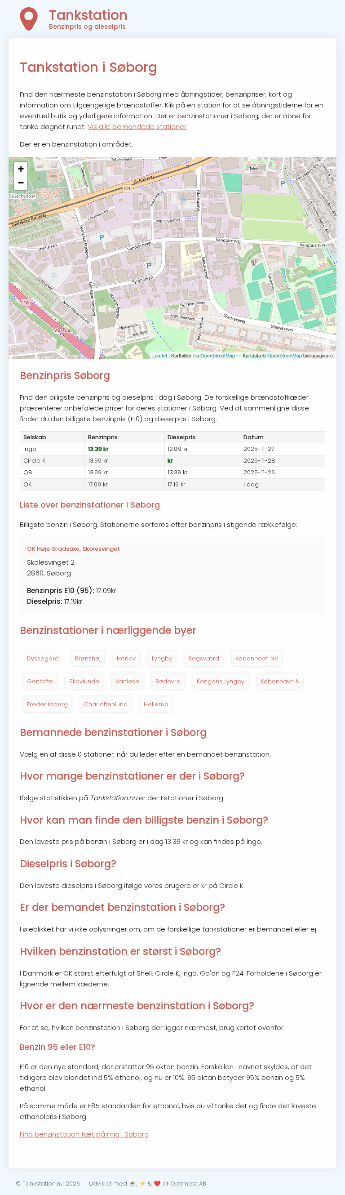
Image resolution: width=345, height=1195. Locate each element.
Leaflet (159, 355)
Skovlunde (84, 681)
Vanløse (127, 681)
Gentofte (40, 681)
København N (280, 681)
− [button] (21, 182)
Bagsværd (203, 658)
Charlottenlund (106, 704)
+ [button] (21, 168)
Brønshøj (88, 658)
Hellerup (156, 704)
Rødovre (168, 681)
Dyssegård (43, 658)
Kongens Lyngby (220, 681)
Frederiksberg (47, 704)
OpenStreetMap (217, 355)
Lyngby (162, 658)
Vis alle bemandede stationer (137, 126)
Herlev (126, 658)
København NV (256, 658)
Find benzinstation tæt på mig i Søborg (84, 1134)
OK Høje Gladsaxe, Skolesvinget (73, 548)
